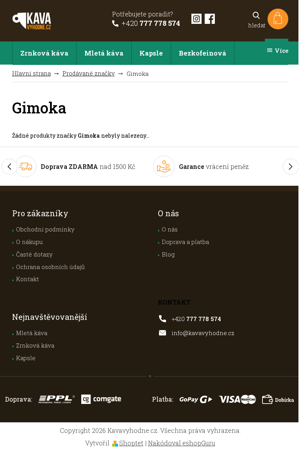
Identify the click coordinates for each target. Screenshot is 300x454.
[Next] (291, 166)
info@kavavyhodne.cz (202, 333)
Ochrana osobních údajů (50, 267)
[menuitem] (44, 53)
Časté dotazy (34, 254)
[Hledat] (256, 19)
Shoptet (131, 443)
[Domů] (31, 73)
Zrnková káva (35, 345)
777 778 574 (196, 319)
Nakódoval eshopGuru (181, 443)
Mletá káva (31, 333)
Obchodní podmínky (45, 229)
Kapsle (26, 358)
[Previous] (10, 166)
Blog (168, 254)
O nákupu (29, 242)
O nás (170, 229)
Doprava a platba (185, 242)
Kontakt (27, 279)
